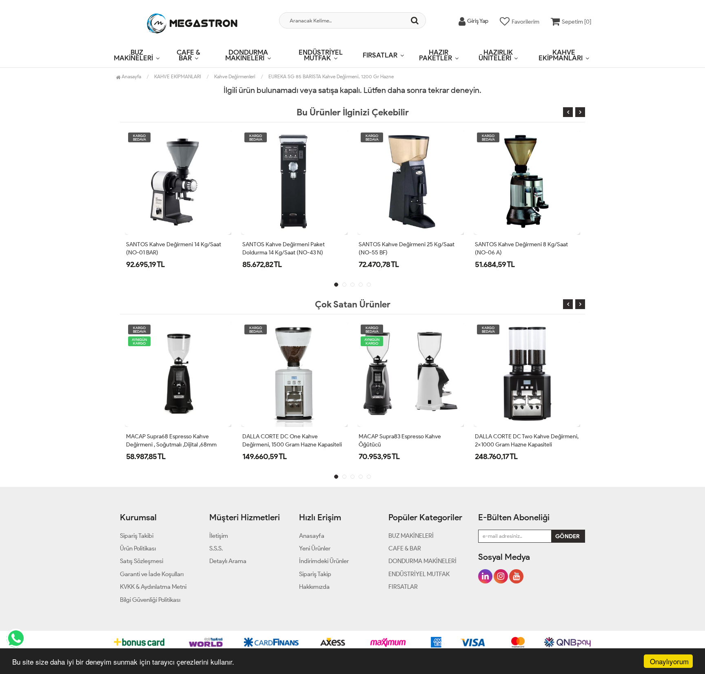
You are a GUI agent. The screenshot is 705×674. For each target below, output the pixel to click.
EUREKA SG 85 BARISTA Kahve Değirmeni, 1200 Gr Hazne (331, 76)
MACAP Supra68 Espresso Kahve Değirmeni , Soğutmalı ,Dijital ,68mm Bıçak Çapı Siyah (171, 444)
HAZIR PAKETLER (435, 55)
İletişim (218, 535)
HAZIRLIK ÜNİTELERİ (496, 55)
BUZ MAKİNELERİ (133, 55)
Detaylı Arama (227, 561)
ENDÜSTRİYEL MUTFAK (321, 55)
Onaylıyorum (669, 661)
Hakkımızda (314, 586)
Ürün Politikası (138, 548)
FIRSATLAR (380, 55)
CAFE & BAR (188, 55)
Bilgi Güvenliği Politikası (150, 599)
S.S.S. (216, 548)
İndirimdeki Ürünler (324, 561)
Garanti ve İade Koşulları (152, 574)
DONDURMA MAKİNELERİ (246, 55)
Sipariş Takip (315, 574)
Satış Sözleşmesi (141, 561)
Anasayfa (130, 76)
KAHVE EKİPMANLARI (561, 55)
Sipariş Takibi (136, 535)
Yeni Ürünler (314, 548)
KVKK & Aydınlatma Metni (153, 586)
